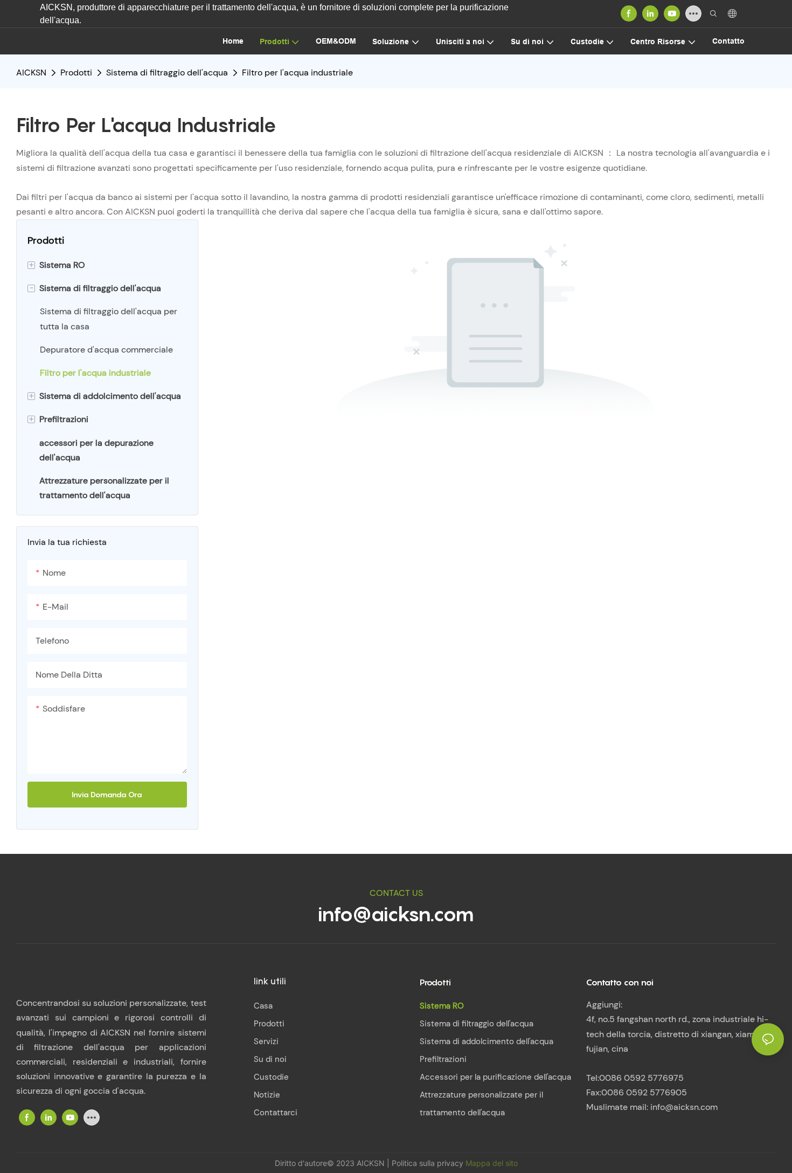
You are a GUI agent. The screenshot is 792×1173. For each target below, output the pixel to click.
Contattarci (275, 1112)
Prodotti (76, 72)
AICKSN (31, 72)
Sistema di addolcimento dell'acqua (486, 1041)
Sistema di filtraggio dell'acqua (167, 72)
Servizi (266, 1041)
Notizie (267, 1094)
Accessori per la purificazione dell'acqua (495, 1077)
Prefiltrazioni (443, 1059)
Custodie (271, 1077)
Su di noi (270, 1059)
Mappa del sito (492, 1163)
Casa (263, 1005)
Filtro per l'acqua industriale (297, 72)
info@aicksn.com (396, 914)
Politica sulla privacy (429, 1163)
